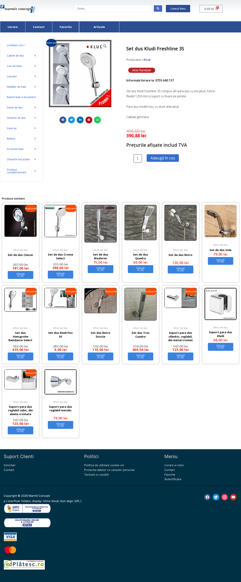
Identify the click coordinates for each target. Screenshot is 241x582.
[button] (62, 120)
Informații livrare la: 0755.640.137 (150, 80)
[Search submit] (158, 8)
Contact (9, 470)
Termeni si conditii (96, 474)
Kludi (147, 59)
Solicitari (9, 465)
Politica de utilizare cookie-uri (104, 465)
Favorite (169, 474)
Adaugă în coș (162, 157)
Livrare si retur (174, 465)
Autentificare (173, 479)
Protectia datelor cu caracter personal (109, 470)
